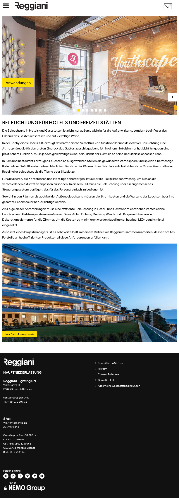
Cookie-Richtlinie (108, 374)
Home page (35, 6)
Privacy (102, 369)
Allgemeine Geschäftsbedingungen (119, 386)
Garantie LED (106, 380)
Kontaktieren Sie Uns (110, 363)
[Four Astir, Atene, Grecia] (89, 339)
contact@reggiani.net (16, 397)
